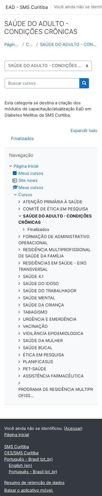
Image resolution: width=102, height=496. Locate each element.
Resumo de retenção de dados (34, 482)
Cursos (30, 44)
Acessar (73, 428)
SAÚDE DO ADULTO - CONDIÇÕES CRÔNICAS (69, 44)
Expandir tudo (84, 130)
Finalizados (22, 138)
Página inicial (12, 44)
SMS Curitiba (16, 446)
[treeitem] (51, 281)
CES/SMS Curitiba (21, 453)
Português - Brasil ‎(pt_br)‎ (28, 459)
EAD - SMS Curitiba (27, 7)
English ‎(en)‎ (20, 465)
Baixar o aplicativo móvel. (28, 490)
